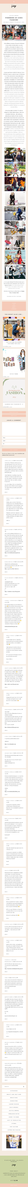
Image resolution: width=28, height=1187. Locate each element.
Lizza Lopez (8, 736)
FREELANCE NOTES (14, 1113)
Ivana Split (8, 460)
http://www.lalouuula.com (10, 744)
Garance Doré (16, 292)
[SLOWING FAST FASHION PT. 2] (14, 391)
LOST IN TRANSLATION (14, 1120)
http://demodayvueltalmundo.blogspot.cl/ (14, 968)
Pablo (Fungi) (9, 22)
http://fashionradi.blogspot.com (12, 727)
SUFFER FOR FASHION (14, 1129)
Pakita (7, 870)
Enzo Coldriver (9, 818)
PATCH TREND (14, 373)
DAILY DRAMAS (14, 1107)
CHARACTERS (14, 1100)
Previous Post (14, 412)
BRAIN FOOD (14, 1097)
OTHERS (14, 1123)
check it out (13, 1077)
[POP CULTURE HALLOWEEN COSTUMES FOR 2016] (14, 328)
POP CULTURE (14, 1126)
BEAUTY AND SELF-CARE (14, 1094)
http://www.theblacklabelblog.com (12, 791)
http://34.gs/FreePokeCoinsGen (12, 568)
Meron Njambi (9, 529)
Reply (6, 492)
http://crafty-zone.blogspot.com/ (12, 684)
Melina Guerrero (10, 1042)
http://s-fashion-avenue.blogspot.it (12, 591)
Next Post (14, 415)
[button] (14, 2)
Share (14, 303)
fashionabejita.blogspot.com (11, 626)
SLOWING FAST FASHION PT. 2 (14, 404)
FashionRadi (8, 709)
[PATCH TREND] (14, 360)
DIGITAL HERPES (14, 15)
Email (14, 307)
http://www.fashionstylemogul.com (12, 552)
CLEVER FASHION (14, 1104)
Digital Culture (16, 296)
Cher (6, 977)
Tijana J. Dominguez (11, 600)
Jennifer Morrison (10, 1063)
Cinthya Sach (9, 924)
